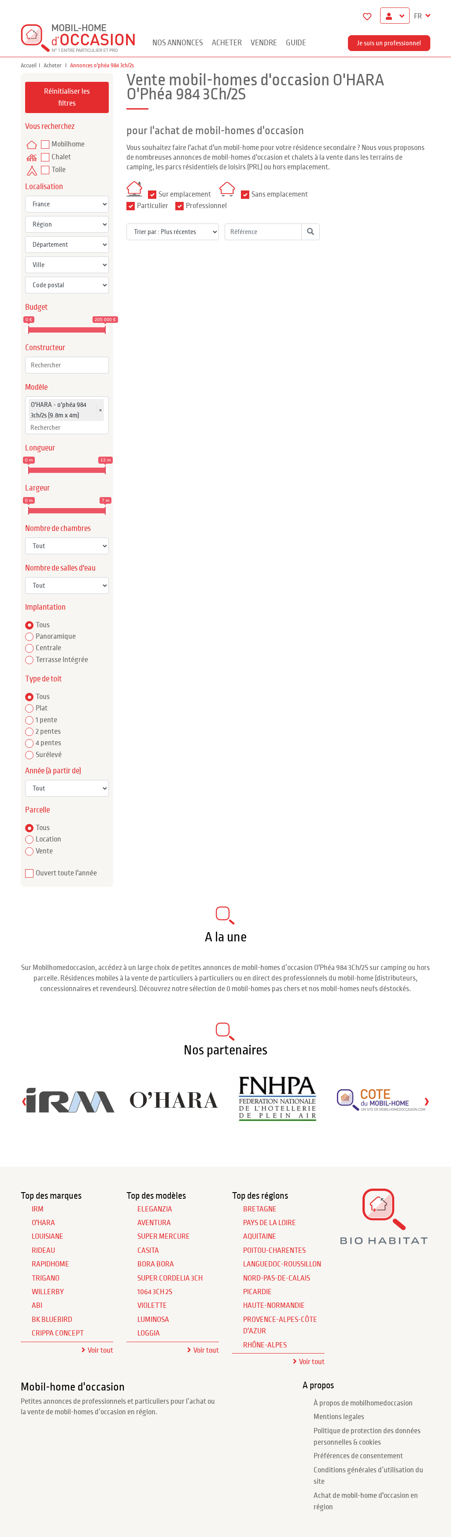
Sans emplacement (279, 194)
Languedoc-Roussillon (282, 1264)
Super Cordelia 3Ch (170, 1278)
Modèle (36, 387)
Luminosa (153, 1320)
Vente (44, 851)
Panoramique (56, 636)
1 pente (46, 720)
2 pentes (48, 732)
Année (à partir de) (53, 771)
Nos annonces (177, 43)
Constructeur (45, 348)
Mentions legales (339, 1417)
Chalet (61, 157)
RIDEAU (43, 1251)
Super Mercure (163, 1237)
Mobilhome (68, 144)
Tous (43, 625)
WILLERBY (48, 1292)
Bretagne (260, 1209)
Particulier (152, 206)
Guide (296, 43)
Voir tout (100, 1350)
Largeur (37, 488)
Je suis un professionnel (389, 43)
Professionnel (206, 206)
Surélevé (49, 755)
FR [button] (418, 16)
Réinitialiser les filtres (67, 97)
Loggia (148, 1333)
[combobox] (67, 365)
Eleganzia (154, 1209)
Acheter (227, 43)
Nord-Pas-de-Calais (276, 1278)
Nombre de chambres (58, 528)
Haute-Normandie (274, 1306)
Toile (59, 170)
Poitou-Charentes (274, 1251)
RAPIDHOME (50, 1264)
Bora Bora (155, 1264)
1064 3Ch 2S (154, 1292)
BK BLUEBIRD (52, 1320)
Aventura (154, 1223)
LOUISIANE (47, 1237)
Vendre (264, 43)
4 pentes (48, 743)
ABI (37, 1306)
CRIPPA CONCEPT (58, 1333)
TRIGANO (45, 1278)
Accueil (29, 65)
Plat (42, 708)
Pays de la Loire (269, 1223)
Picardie (257, 1292)
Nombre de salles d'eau (60, 568)
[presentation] (24, 1101)
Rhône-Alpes (265, 1345)
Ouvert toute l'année (66, 873)
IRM (38, 1209)
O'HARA (43, 1223)
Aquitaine (259, 1237)
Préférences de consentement (358, 1456)
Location (48, 839)
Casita (148, 1251)
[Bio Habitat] (384, 1240)
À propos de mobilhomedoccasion (363, 1403)
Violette (152, 1306)
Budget (36, 307)
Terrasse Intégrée (62, 660)
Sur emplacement (185, 194)
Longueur (40, 448)
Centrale (48, 648)
